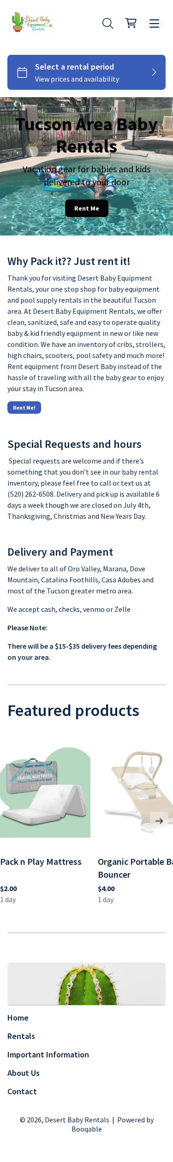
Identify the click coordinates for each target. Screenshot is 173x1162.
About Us (23, 1073)
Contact (22, 1091)
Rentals (21, 1036)
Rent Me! (24, 407)
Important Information (48, 1054)
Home (18, 1017)
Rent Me (86, 208)
